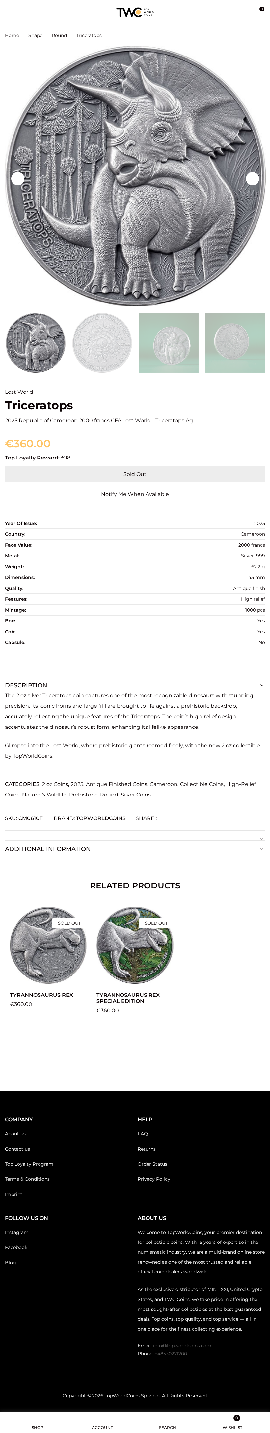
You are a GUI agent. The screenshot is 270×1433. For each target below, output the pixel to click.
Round (59, 35)
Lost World (19, 392)
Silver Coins (136, 795)
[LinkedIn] (176, 818)
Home (12, 35)
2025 (77, 784)
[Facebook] (165, 818)
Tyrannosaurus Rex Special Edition (128, 998)
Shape (35, 35)
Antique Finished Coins (116, 784)
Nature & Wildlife (44, 795)
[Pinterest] (186, 818)
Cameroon (163, 784)
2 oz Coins (55, 784)
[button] (259, 12)
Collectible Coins (202, 784)
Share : (146, 818)
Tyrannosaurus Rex (41, 995)
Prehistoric (83, 795)
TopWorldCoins (101, 818)
